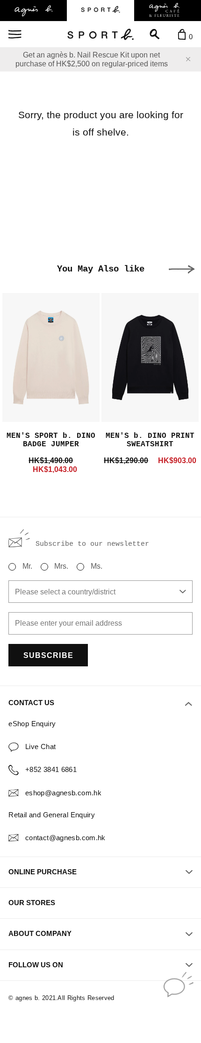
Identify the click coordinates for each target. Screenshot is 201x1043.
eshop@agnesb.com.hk (63, 793)
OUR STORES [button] (31, 903)
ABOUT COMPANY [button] (40, 933)
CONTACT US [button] (31, 703)
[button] (181, 269)
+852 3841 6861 (51, 769)
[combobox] (100, 591)
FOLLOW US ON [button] (35, 965)
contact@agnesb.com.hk (65, 838)
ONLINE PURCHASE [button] (42, 872)
